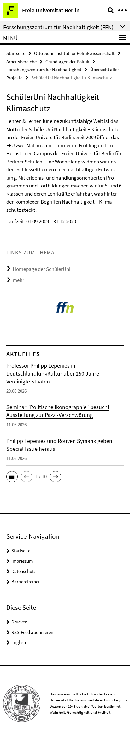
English (18, 642)
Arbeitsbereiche (21, 61)
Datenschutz (23, 571)
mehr (18, 280)
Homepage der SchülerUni (41, 269)
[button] (12, 476)
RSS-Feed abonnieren (32, 632)
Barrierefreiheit (26, 582)
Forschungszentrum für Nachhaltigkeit (43, 69)
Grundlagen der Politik (67, 61)
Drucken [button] (19, 622)
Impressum (22, 561)
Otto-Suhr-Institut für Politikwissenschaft (74, 53)
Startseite (15, 53)
